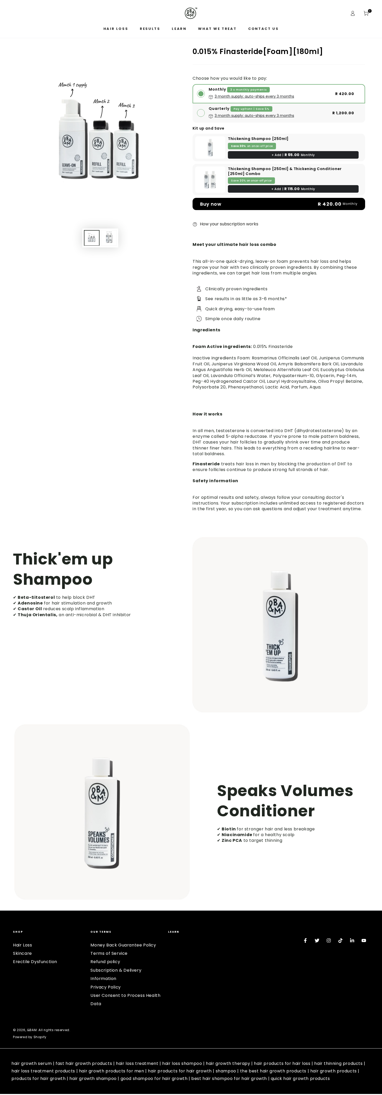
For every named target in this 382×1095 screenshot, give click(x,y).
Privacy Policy (105, 987)
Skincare (22, 953)
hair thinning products (338, 1063)
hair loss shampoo (182, 1063)
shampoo (226, 1071)
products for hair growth (38, 1078)
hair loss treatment (137, 1063)
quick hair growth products (300, 1078)
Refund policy (105, 962)
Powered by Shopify (30, 1037)
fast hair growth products (84, 1063)
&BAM (32, 1030)
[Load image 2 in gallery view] (109, 238)
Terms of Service (109, 953)
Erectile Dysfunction (35, 962)
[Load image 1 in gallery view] (92, 238)
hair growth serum (31, 1063)
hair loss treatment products (43, 1071)
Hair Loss (22, 945)
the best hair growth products (273, 1071)
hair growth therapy (228, 1063)
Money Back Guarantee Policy (123, 945)
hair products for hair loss (282, 1063)
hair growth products (333, 1071)
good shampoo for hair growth (154, 1078)
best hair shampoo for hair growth (229, 1078)
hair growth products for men (111, 1071)
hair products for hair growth (180, 1071)
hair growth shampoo (92, 1078)
